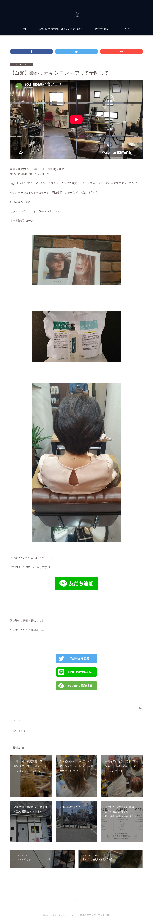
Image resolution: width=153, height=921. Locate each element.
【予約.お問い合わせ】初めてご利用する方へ (60, 29)
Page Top (76, 900)
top (24, 29)
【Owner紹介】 (101, 29)
